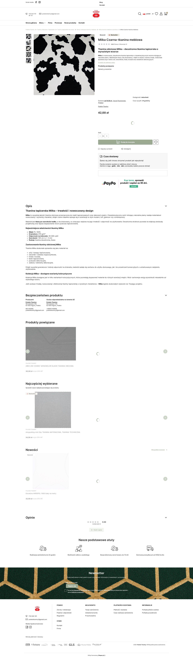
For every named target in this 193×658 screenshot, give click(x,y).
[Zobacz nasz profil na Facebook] (36, 2)
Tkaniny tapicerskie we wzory (65, 29)
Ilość (99, 132)
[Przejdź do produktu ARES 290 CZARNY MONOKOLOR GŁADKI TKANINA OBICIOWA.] (51, 344)
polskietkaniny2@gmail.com (50, 14)
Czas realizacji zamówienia (123, 613)
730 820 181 (32, 14)
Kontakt (59, 625)
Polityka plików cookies (150, 610)
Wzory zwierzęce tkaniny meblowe (86, 29)
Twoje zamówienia (91, 610)
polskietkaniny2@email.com (55, 310)
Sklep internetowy (96, 655)
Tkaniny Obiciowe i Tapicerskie (46, 29)
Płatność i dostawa (120, 610)
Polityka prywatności (149, 613)
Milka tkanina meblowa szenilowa (108, 29)
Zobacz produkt (48, 375)
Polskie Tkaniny (30, 29)
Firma (59, 628)
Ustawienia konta (91, 613)
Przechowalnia (90, 616)
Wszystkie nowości (158, 450)
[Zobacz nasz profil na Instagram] (39, 2)
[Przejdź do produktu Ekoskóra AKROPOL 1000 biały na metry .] (51, 471)
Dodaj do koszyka (128, 142)
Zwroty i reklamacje (64, 610)
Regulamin (77, 590)
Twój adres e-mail (71, 582)
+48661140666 (51, 309)
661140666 (29, 309)
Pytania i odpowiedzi (64, 613)
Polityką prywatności (77, 592)
